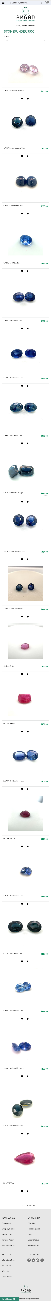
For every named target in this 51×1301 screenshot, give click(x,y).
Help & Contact (8, 1245)
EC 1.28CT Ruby (9, 723)
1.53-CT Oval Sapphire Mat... (13, 320)
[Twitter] (33, 1260)
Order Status (33, 1240)
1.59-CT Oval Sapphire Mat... (13, 378)
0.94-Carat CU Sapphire (11, 263)
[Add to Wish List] (22, 98)
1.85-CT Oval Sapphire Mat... (13, 896)
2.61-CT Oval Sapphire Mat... (13, 1126)
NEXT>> (31, 1205)
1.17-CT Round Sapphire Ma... (14, 551)
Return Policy (7, 1234)
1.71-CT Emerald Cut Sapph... (13, 493)
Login (14, 3)
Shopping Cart (34, 1229)
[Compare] (28, 98)
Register (23, 3)
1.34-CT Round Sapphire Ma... (14, 608)
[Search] (41, 2)
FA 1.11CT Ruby (9, 838)
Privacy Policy (8, 1240)
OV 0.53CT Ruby (9, 666)
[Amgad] (25, 14)
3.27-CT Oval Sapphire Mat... (13, 953)
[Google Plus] (37, 1260)
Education (6, 1223)
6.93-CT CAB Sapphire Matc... (13, 205)
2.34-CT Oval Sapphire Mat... (13, 435)
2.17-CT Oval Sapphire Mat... (13, 781)
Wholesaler (7, 1265)
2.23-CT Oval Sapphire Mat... (13, 1011)
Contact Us (7, 1276)
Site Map (6, 1271)
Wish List (31, 1223)
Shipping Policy (34, 1245)
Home (18, 26)
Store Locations (9, 1260)
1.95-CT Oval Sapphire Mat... (13, 1068)
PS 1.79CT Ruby (9, 1183)
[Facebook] (29, 1260)
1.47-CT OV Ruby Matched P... (14, 90)
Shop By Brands (8, 1229)
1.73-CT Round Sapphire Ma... (14, 148)
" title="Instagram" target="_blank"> (42, 1260)
